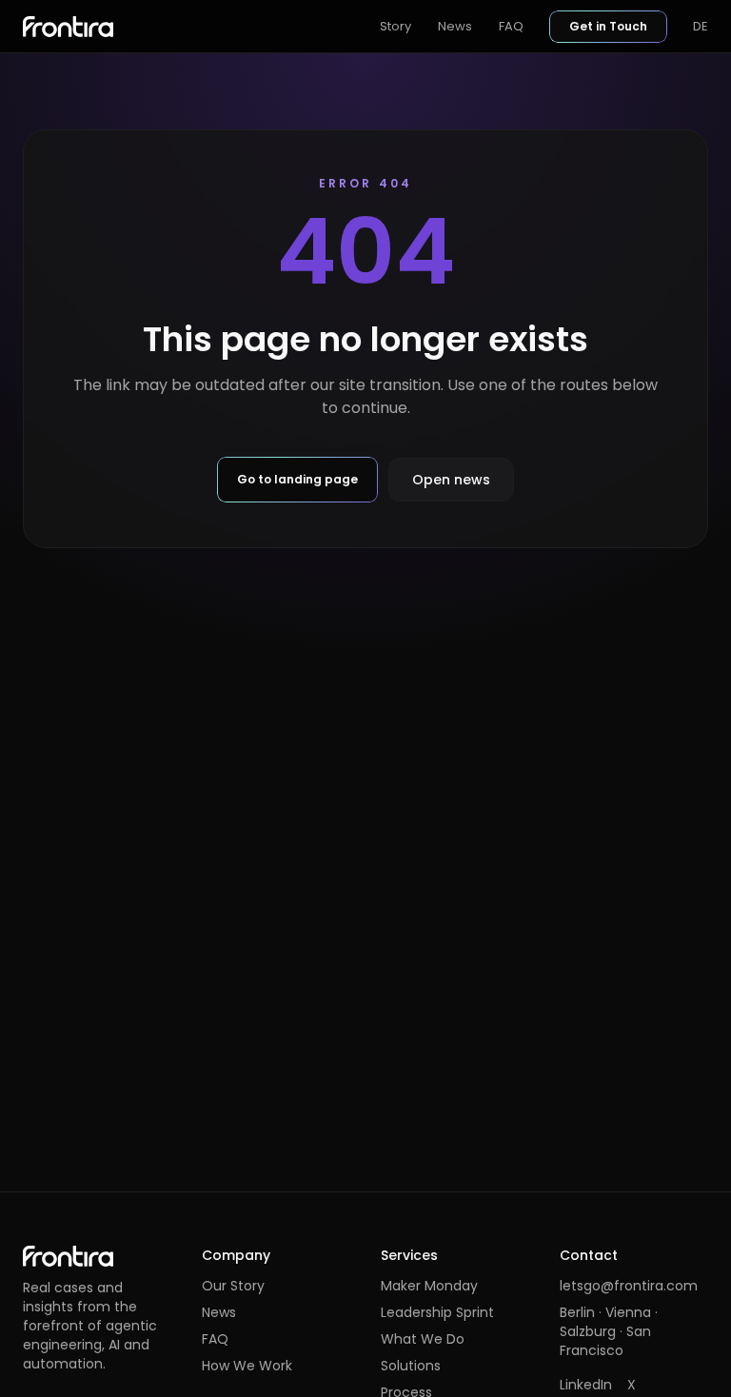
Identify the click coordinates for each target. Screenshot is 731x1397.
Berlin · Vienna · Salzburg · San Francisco (609, 1331)
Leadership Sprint (437, 1312)
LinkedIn (586, 1384)
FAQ (511, 26)
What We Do (422, 1338)
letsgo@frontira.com (629, 1285)
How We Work (247, 1365)
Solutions (411, 1365)
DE (700, 26)
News (455, 26)
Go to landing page (297, 479)
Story (395, 26)
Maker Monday (429, 1285)
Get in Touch (608, 26)
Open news (451, 479)
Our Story (233, 1285)
